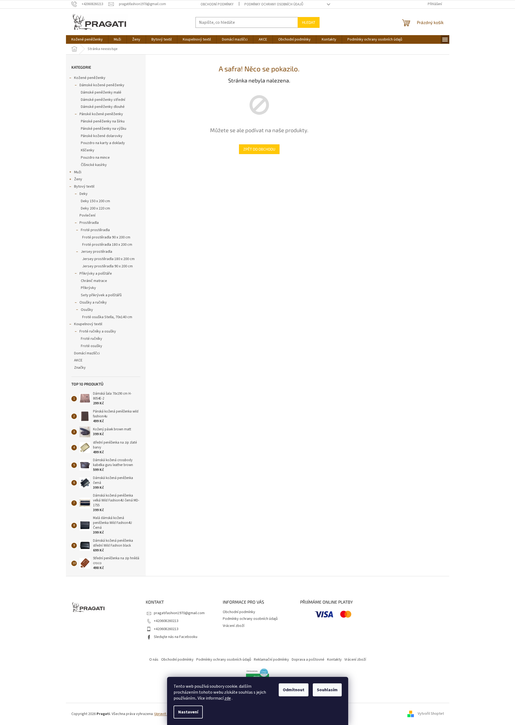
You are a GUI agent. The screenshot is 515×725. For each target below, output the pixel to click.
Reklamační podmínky (271, 659)
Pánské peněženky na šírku (103, 121)
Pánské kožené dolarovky (101, 136)
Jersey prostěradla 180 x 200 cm (108, 259)
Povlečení (87, 215)
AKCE (78, 360)
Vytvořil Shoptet (431, 714)
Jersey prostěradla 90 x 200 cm (107, 266)
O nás (153, 659)
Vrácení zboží (233, 625)
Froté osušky (91, 346)
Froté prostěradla (95, 230)
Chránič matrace (94, 281)
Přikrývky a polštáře (95, 273)
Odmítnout (293, 690)
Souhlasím (327, 690)
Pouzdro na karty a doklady (103, 143)
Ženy (78, 179)
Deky (83, 194)
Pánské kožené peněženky (101, 114)
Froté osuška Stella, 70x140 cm (107, 317)
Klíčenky (87, 150)
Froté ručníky (91, 338)
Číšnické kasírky (94, 165)
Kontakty (334, 659)
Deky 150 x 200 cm (95, 201)
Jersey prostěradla (96, 251)
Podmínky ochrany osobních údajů (273, 4)
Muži (77, 172)
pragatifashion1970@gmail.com (179, 613)
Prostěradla (89, 222)
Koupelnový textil (88, 324)
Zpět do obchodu (259, 149)
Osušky (87, 309)
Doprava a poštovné (308, 659)
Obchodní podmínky (217, 4)
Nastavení (188, 712)
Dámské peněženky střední (103, 99)
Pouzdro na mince (95, 157)
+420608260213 (166, 621)
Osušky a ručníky (93, 302)
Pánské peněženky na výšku (103, 128)
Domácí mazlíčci (87, 353)
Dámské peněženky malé (101, 92)
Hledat (308, 22)
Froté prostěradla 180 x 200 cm (107, 244)
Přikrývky (88, 288)
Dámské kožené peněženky (101, 85)
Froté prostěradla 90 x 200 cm (106, 237)
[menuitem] (87, 39)
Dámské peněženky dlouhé (103, 106)
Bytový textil (84, 186)
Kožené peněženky (89, 78)
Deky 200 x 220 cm (95, 208)
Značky (80, 367)
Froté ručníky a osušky (97, 331)
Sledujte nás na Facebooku (175, 637)
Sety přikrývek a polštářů (101, 295)
